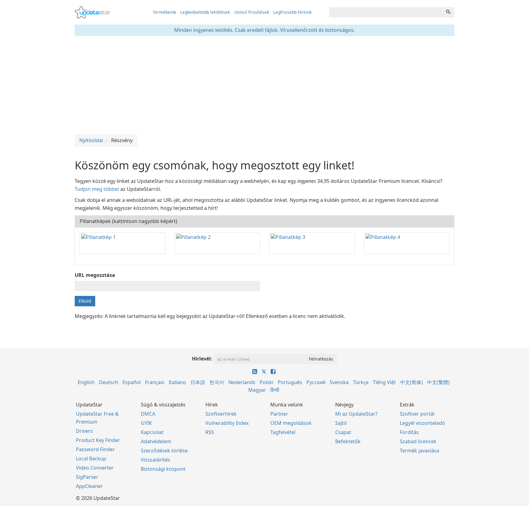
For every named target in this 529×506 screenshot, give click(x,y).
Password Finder (95, 449)
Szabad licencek (418, 441)
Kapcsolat (152, 432)
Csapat (343, 432)
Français (154, 382)
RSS (209, 432)
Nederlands (241, 382)
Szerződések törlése (164, 450)
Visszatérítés (155, 459)
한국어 (216, 382)
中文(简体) (411, 382)
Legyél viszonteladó (422, 423)
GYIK (146, 423)
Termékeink (164, 12)
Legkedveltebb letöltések (205, 12)
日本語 (197, 382)
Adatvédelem (156, 441)
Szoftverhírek (221, 413)
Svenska (339, 382)
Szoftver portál (417, 413)
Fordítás (409, 432)
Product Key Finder (98, 440)
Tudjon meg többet (97, 189)
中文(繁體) (438, 382)
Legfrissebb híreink (292, 12)
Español (131, 382)
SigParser (87, 477)
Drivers (84, 431)
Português (290, 382)
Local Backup (91, 458)
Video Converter (95, 467)
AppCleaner (89, 486)
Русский (315, 382)
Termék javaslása (419, 450)
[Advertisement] (264, 85)
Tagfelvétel (282, 432)
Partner (279, 413)
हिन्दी (274, 390)
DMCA (148, 413)
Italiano (177, 382)
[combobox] (385, 12)
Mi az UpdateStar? (356, 413)
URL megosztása (95, 275)
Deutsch (108, 382)
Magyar (257, 390)
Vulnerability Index (227, 423)
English (86, 382)
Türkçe (361, 382)
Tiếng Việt (384, 382)
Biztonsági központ (163, 469)
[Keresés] (448, 12)
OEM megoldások (291, 423)
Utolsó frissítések (251, 12)
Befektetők (348, 441)
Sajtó (341, 423)
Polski (266, 382)
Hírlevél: (202, 358)
